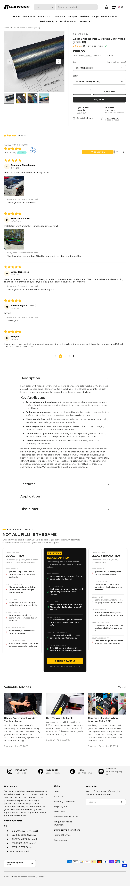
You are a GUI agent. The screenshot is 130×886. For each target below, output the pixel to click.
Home (16, 16)
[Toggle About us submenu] (34, 16)
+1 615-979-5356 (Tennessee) (24, 831)
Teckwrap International (18, 877)
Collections (59, 16)
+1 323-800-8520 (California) (23, 835)
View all (122, 687)
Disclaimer (59, 811)
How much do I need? (116, 62)
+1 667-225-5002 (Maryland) (23, 839)
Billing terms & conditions (67, 830)
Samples (72, 16)
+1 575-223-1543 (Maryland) (23, 843)
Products (43, 16)
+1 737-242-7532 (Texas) (21, 847)
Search (57, 791)
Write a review (98, 152)
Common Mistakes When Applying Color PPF (103, 719)
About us (27, 16)
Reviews (84, 16)
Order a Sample (65, 661)
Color (75, 76)
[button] (122, 7)
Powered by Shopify (36, 877)
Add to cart (109, 92)
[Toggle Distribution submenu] (74, 21)
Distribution (66, 21)
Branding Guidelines (64, 801)
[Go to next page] (74, 356)
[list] (34, 61)
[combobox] (66, 7)
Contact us (84, 21)
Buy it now (99, 99)
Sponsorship (60, 840)
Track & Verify (47, 21)
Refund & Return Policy (66, 816)
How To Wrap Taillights (59, 718)
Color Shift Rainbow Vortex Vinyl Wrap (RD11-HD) (26, 28)
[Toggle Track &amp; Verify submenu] (56, 21)
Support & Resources (103, 16)
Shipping (88, 55)
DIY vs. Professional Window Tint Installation (21, 719)
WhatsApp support (19, 851)
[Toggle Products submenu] (49, 16)
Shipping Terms (62, 806)
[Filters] (117, 152)
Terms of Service (62, 835)
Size (75, 62)
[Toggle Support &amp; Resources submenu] (115, 16)
